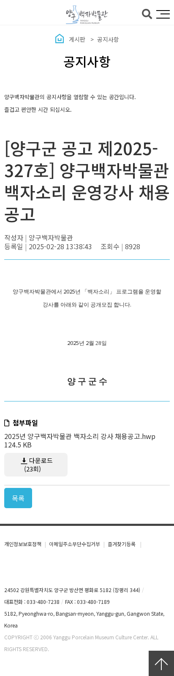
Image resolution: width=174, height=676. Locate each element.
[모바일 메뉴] (163, 14)
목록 (18, 498)
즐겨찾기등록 (122, 543)
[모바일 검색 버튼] (147, 13)
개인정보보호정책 (22, 543)
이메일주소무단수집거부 (74, 543)
